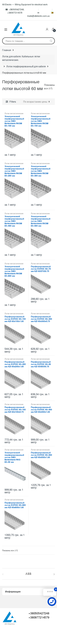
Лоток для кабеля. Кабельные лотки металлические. (21, 58)
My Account (47, 29)
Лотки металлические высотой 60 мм (14, 114)
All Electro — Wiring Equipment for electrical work (25, 4)
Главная (6, 50)
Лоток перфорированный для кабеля (26, 66)
